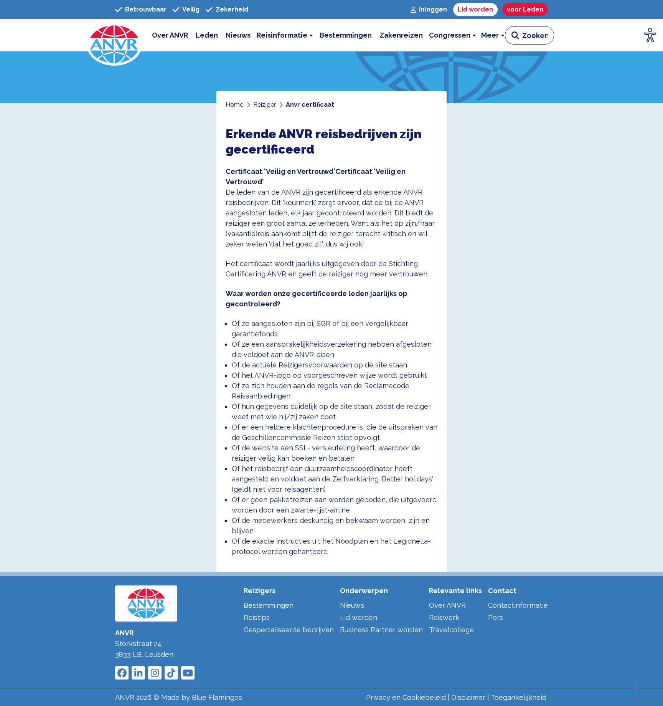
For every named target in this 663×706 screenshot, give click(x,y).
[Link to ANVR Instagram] (155, 673)
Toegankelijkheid (518, 697)
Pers (495, 617)
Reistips (257, 617)
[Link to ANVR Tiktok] (171, 673)
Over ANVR (447, 605)
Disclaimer (468, 697)
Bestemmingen (269, 605)
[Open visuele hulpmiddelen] (650, 35)
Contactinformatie (518, 605)
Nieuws (352, 605)
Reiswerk (444, 617)
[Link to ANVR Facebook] (122, 673)
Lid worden (358, 617)
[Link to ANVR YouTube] (188, 673)
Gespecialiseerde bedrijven (289, 630)
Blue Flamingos (217, 697)
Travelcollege (451, 630)
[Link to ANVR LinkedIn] (138, 673)
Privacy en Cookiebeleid (406, 697)
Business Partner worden (381, 630)
